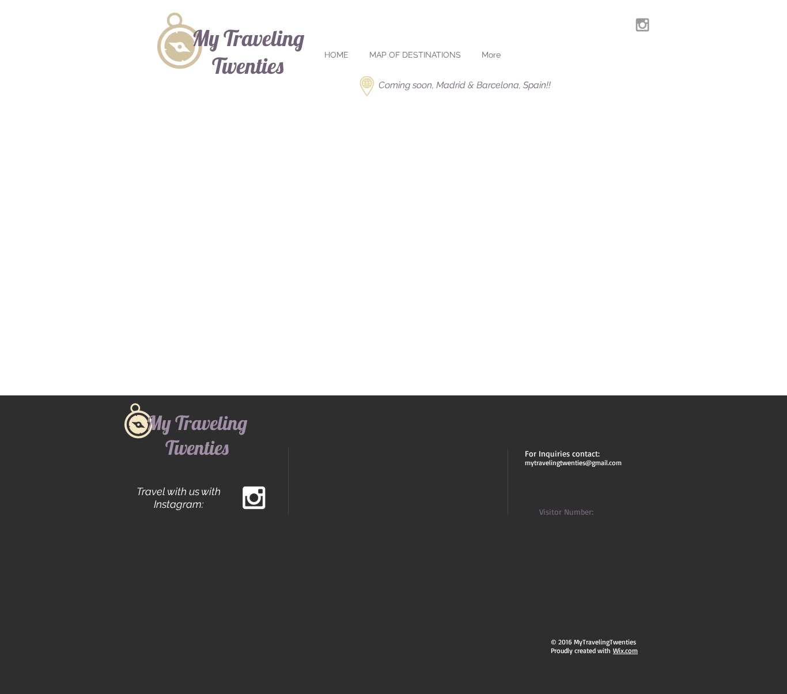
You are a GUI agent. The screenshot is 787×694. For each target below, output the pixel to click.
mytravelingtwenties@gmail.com (573, 462)
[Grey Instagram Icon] (642, 25)
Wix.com (625, 650)
